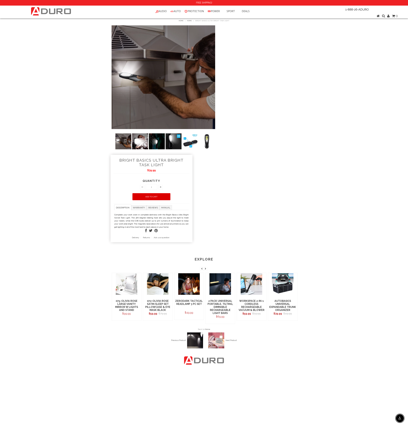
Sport (231, 11)
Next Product (231, 340)
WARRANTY (139, 207)
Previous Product (178, 340)
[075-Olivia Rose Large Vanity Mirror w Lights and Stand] (126, 294)
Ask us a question (161, 237)
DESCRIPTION (122, 207)
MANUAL (165, 207)
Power (215, 11)
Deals (246, 11)
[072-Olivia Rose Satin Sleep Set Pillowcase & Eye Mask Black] (157, 294)
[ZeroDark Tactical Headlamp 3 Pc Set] (188, 294)
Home (181, 21)
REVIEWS (153, 207)
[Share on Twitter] (150, 231)
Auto (177, 11)
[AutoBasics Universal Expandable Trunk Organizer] (282, 294)
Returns (146, 237)
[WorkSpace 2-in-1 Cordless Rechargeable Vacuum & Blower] (251, 294)
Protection (196, 11)
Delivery (135, 237)
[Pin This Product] (156, 231)
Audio (163, 11)
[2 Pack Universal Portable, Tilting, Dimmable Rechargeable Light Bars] (220, 294)
